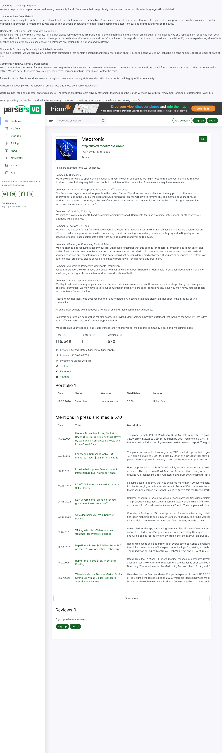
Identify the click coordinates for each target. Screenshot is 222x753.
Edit (203, 139)
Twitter (64, 366)
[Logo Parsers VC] (22, 109)
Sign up (199, 120)
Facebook (65, 371)
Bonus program (9, 203)
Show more (131, 598)
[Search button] (103, 120)
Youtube (65, 376)
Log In (212, 120)
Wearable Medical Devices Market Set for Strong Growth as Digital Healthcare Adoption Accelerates (98, 578)
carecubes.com (109, 401)
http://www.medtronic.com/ (103, 146)
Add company (182, 120)
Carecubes (81, 401)
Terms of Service (10, 181)
